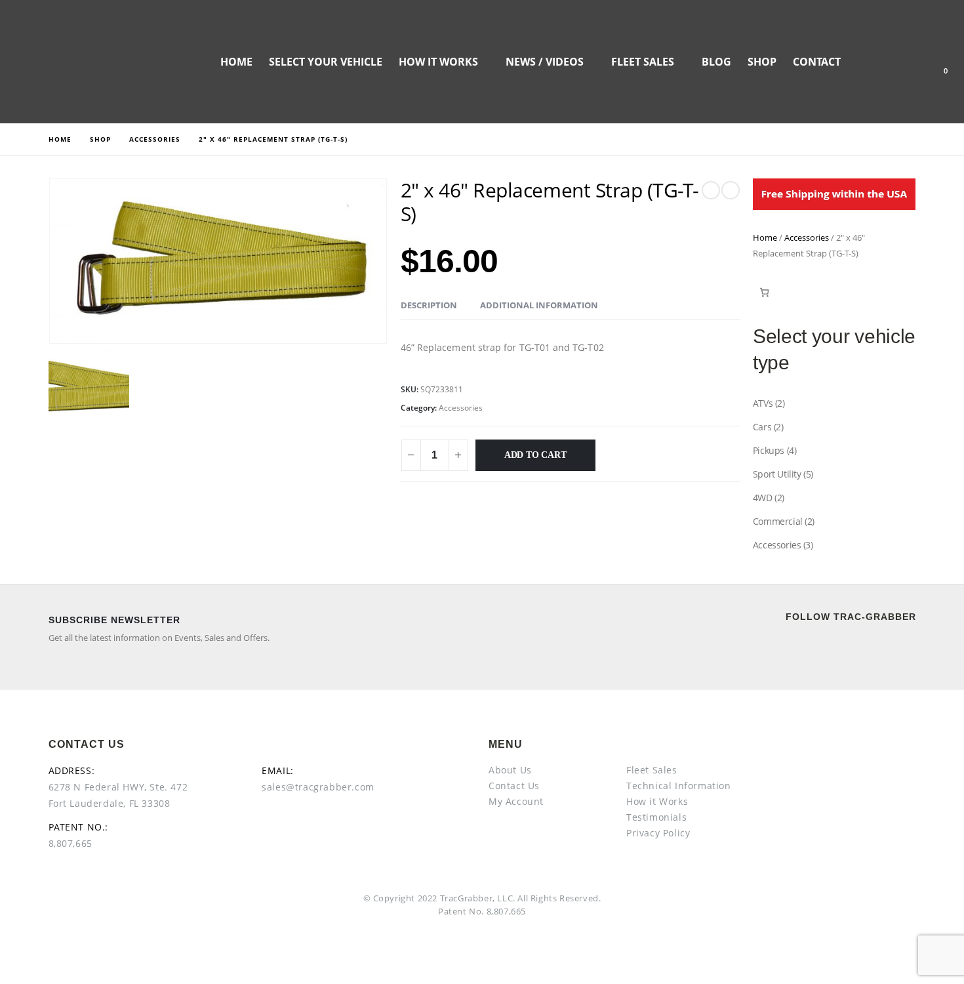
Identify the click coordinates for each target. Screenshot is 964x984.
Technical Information (678, 785)
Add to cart (535, 455)
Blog (716, 61)
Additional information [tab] (539, 305)
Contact (817, 61)
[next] (730, 190)
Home (236, 61)
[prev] (711, 190)
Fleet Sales (642, 61)
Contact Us (514, 785)
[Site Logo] (82, 61)
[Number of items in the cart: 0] (764, 292)
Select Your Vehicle (325, 61)
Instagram (894, 648)
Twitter (831, 648)
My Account (516, 801)
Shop (762, 61)
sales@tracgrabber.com (318, 787)
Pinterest (863, 648)
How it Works (438, 61)
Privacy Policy (658, 833)
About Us (510, 770)
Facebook (800, 648)
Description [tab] (429, 305)
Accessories (461, 407)
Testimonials (656, 817)
